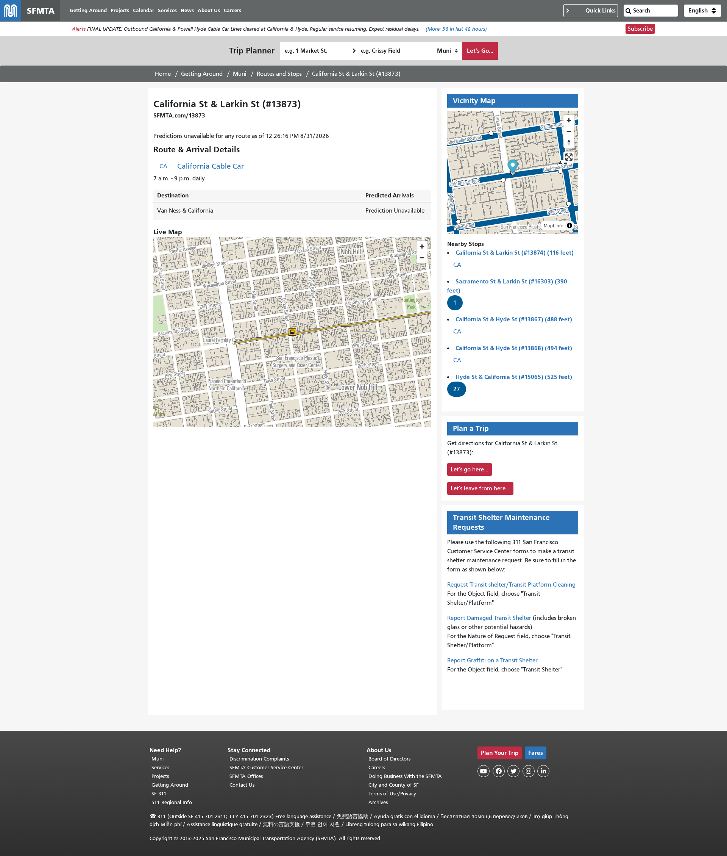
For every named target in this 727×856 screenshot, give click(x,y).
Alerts (79, 29)
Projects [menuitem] (120, 10)
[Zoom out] (568, 131)
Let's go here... (469, 469)
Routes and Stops (279, 73)
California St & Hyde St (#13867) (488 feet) (514, 319)
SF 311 (159, 793)
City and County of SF (393, 785)
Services (160, 767)
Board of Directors (389, 759)
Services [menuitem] (167, 10)
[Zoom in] (568, 120)
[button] (702, 11)
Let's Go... (480, 50)
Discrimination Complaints (259, 759)
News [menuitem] (187, 10)
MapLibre (553, 225)
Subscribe (640, 28)
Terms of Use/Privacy (392, 793)
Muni (239, 73)
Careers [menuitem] (232, 10)
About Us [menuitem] (209, 10)
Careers (376, 767)
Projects (160, 776)
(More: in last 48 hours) (456, 29)
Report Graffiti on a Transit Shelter (492, 660)
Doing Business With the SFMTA (405, 776)
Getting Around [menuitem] (88, 10)
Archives (378, 802)
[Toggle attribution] (569, 225)
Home (163, 73)
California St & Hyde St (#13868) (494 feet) (514, 348)
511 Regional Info (171, 802)
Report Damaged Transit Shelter (489, 618)
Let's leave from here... (480, 488)
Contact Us (241, 785)
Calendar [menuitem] (143, 10)
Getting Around (202, 73)
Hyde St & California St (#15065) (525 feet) (514, 376)
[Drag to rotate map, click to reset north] (568, 142)
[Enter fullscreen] (568, 157)
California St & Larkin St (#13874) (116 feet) (515, 252)
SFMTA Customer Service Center (266, 767)
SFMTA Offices (246, 776)
